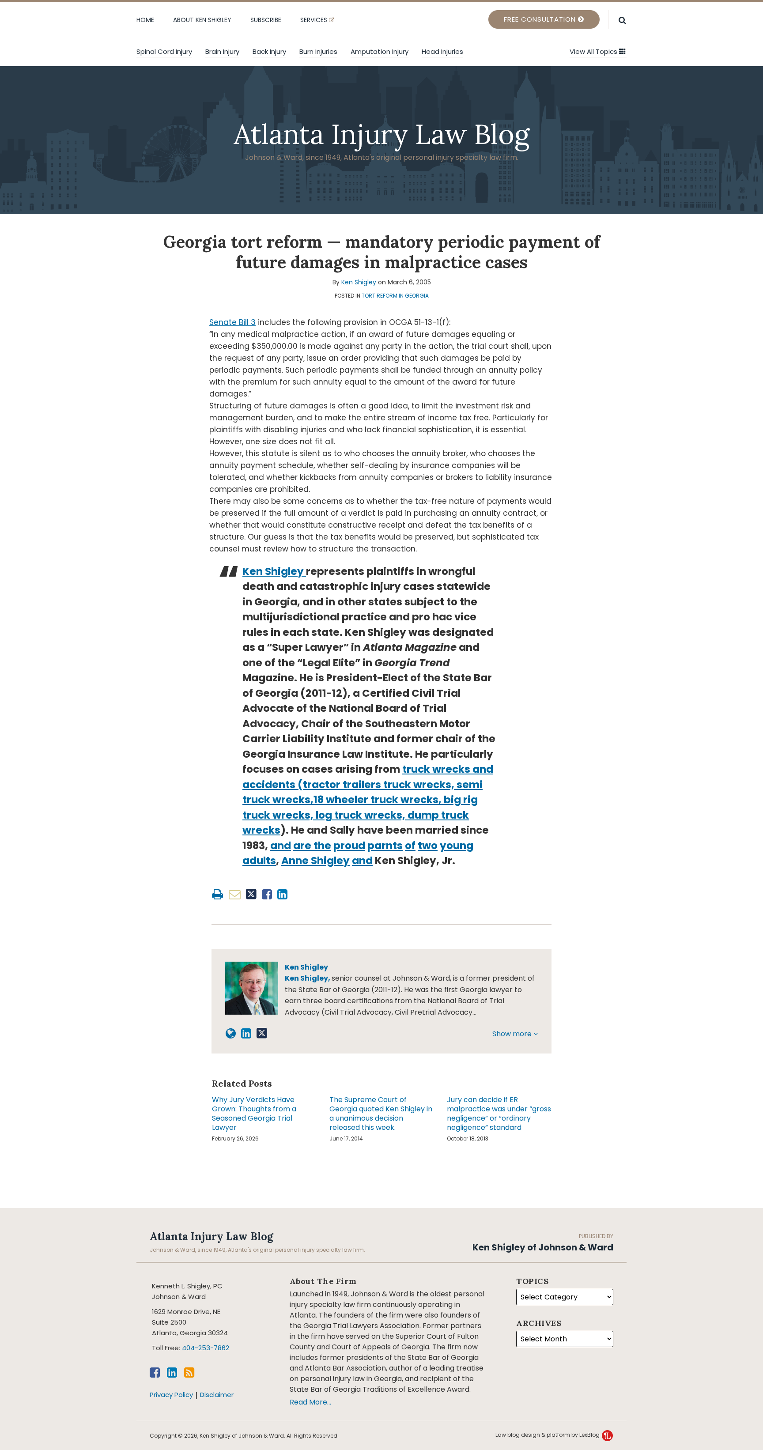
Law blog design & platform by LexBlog (548, 1435)
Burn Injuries (318, 51)
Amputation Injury (379, 51)
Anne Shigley (315, 860)
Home (145, 19)
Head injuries (442, 51)
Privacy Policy (171, 1394)
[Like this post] (267, 894)
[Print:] (217, 894)
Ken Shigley (358, 282)
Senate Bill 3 (232, 322)
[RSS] (189, 1372)
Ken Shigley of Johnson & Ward (542, 1247)
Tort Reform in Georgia (395, 295)
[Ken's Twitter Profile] (262, 1033)
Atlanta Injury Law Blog (381, 134)
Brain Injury (222, 51)
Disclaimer (217, 1394)
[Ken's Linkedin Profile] (246, 1033)
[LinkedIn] (172, 1372)
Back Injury (269, 51)
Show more (512, 1034)
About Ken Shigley (202, 19)
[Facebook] (155, 1372)
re (305, 845)
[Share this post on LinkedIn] (282, 894)
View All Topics (594, 51)
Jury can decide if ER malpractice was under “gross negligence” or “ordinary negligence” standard (499, 1113)
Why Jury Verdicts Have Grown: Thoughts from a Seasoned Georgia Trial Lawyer (254, 1113)
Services (314, 19)
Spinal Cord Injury (164, 51)
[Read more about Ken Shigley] (231, 1033)
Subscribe (265, 19)
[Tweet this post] (251, 894)
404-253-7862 (205, 1347)
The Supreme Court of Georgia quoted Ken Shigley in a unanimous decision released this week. (380, 1113)
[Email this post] (235, 894)
